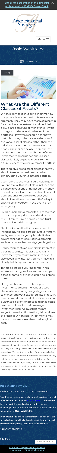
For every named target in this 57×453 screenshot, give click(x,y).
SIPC (38, 400)
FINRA (31, 400)
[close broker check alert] (52, 3)
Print (7, 72)
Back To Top (44, 441)
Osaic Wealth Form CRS (13, 385)
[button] (43, 39)
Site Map (5, 439)
